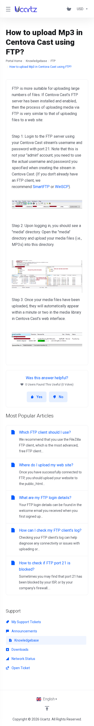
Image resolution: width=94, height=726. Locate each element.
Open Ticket (20, 668)
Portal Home (14, 61)
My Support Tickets (26, 622)
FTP (53, 61)
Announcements (24, 631)
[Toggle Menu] (7, 9)
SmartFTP (41, 186)
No (61, 397)
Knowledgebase (36, 61)
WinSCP (62, 186)
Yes (39, 397)
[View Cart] (70, 9)
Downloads (19, 649)
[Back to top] (47, 708)
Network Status (23, 659)
